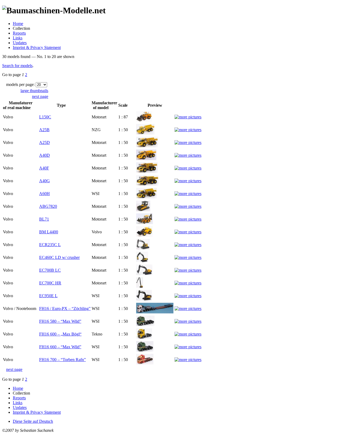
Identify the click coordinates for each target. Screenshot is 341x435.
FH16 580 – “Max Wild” (60, 321)
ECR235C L (50, 244)
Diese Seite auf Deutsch (33, 421)
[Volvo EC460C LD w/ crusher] (142, 261)
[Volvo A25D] (147, 146)
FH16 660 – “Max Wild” (60, 347)
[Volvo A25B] (145, 133)
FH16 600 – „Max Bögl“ (60, 334)
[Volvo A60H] (146, 197)
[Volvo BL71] (144, 222)
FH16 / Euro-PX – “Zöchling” (65, 308)
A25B (44, 129)
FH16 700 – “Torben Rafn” (62, 359)
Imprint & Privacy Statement (37, 47)
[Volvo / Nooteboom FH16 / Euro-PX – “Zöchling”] (154, 312)
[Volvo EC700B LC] (144, 273)
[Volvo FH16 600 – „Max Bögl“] (144, 337)
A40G (44, 181)
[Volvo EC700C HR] (139, 286)
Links (17, 38)
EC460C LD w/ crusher (59, 257)
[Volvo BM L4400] (144, 235)
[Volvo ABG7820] (143, 210)
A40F (44, 168)
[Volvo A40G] (147, 184)
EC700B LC (50, 270)
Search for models (17, 65)
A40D (44, 155)
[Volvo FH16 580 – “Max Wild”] (145, 324)
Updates (20, 42)
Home (18, 23)
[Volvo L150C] (144, 120)
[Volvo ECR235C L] (143, 248)
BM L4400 (48, 232)
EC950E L (48, 295)
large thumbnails (34, 90)
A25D (44, 142)
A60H (44, 193)
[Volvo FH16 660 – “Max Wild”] (144, 350)
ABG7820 (48, 206)
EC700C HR (50, 283)
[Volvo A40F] (147, 171)
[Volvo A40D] (146, 158)
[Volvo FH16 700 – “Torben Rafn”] (144, 363)
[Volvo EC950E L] (144, 299)
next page (40, 96)
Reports (19, 33)
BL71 (44, 219)
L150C (45, 117)
